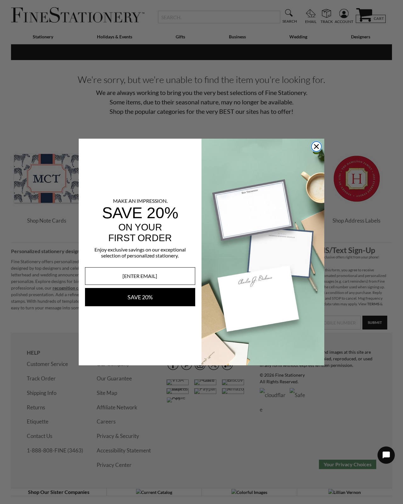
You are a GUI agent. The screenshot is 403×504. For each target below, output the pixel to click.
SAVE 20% (140, 297)
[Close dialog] (316, 146)
